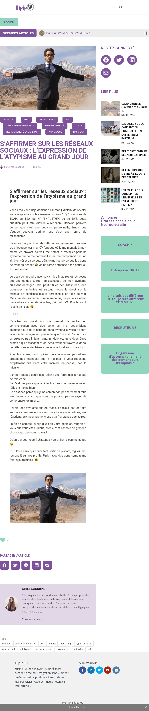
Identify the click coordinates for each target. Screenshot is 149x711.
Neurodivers (47, 119)
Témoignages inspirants (20, 125)
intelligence (26, 649)
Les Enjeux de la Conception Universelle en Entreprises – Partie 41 (132, 197)
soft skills (77, 649)
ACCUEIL (9, 22)
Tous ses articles (32, 619)
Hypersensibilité (54, 125)
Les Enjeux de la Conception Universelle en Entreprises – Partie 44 (132, 131)
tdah (89, 649)
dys (41, 643)
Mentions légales (72, 702)
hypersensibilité (84, 643)
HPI (67, 119)
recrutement (62, 649)
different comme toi (25, 643)
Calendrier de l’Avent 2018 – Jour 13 (134, 107)
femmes (52, 643)
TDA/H (78, 125)
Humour (8, 119)
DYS (26, 119)
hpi (62, 643)
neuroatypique (44, 649)
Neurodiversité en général (21, 132)
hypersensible (8, 649)
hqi (69, 643)
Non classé (55, 132)
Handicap (78, 132)
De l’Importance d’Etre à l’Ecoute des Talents (133, 174)
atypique (6, 643)
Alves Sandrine (16, 167)
